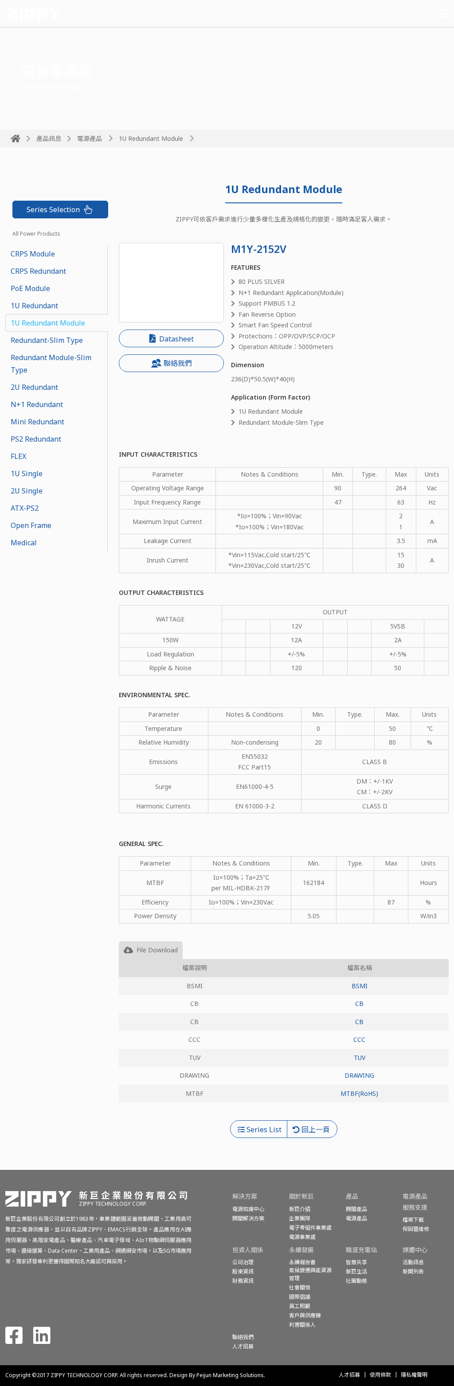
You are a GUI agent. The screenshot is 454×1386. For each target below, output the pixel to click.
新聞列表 (413, 1271)
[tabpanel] (284, 1039)
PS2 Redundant (36, 439)
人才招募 (349, 1374)
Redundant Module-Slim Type (51, 364)
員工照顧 (299, 1306)
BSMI (360, 986)
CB (359, 1003)
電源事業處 (302, 1237)
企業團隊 (299, 1218)
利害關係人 (302, 1324)
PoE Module (30, 288)
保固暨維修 (416, 1229)
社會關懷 (299, 1287)
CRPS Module (33, 254)
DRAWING (359, 1075)
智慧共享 (356, 1262)
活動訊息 (413, 1262)
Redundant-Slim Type (47, 340)
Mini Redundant (37, 422)
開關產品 (356, 1209)
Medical (24, 542)
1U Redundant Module (48, 323)
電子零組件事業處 (310, 1227)
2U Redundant (34, 387)
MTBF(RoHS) (359, 1093)
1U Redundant (34, 306)
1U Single (27, 473)
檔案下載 (413, 1219)
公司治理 (243, 1262)
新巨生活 (356, 1271)
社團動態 (356, 1281)
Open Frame (31, 525)
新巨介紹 (299, 1209)
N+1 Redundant (37, 404)
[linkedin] (42, 1340)
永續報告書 (302, 1262)
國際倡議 (299, 1297)
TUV (359, 1057)
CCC (359, 1039)
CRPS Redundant (38, 271)
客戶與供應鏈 (305, 1315)
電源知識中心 (248, 1209)
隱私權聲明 (414, 1374)
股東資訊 (243, 1271)
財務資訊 (243, 1281)
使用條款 (380, 1374)
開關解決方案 (248, 1218)
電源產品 (89, 138)
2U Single (27, 491)
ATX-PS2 (25, 508)
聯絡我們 (178, 363)
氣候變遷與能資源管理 (310, 1274)
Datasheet (175, 339)
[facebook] (14, 1340)
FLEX (18, 456)
